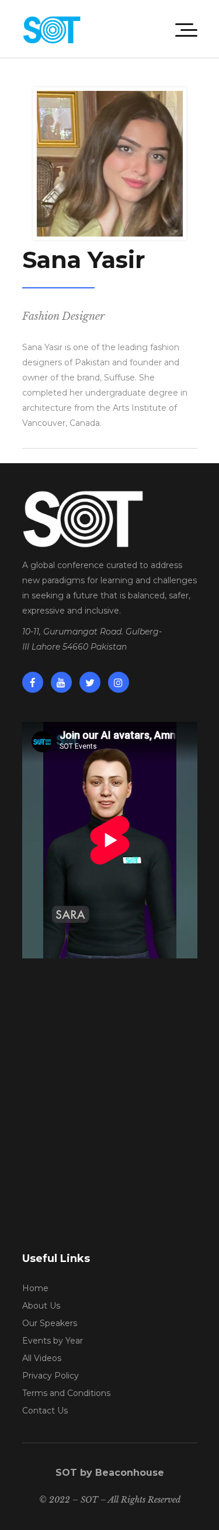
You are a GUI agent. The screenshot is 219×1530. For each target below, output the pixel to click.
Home (35, 1288)
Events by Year (52, 1340)
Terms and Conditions (66, 1393)
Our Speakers (49, 1323)
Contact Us (45, 1410)
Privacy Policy (50, 1375)
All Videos (41, 1358)
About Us (41, 1305)
